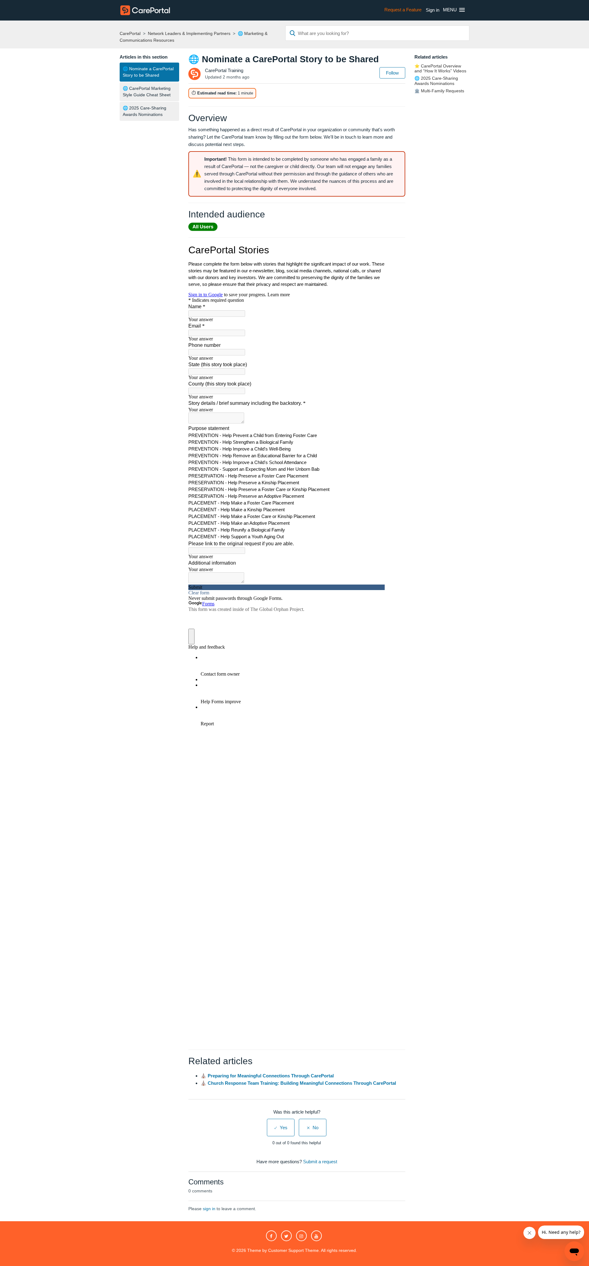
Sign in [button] (432, 10)
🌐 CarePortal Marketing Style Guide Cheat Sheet (147, 91)
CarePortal (130, 33)
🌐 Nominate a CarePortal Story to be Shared (148, 72)
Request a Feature (403, 9)
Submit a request (320, 1161)
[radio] (280, 1127)
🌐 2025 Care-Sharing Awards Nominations (144, 111)
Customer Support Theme (293, 1250)
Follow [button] (392, 72)
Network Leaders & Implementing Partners (189, 33)
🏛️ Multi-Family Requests (439, 91)
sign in (209, 1208)
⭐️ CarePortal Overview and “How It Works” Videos (440, 68)
